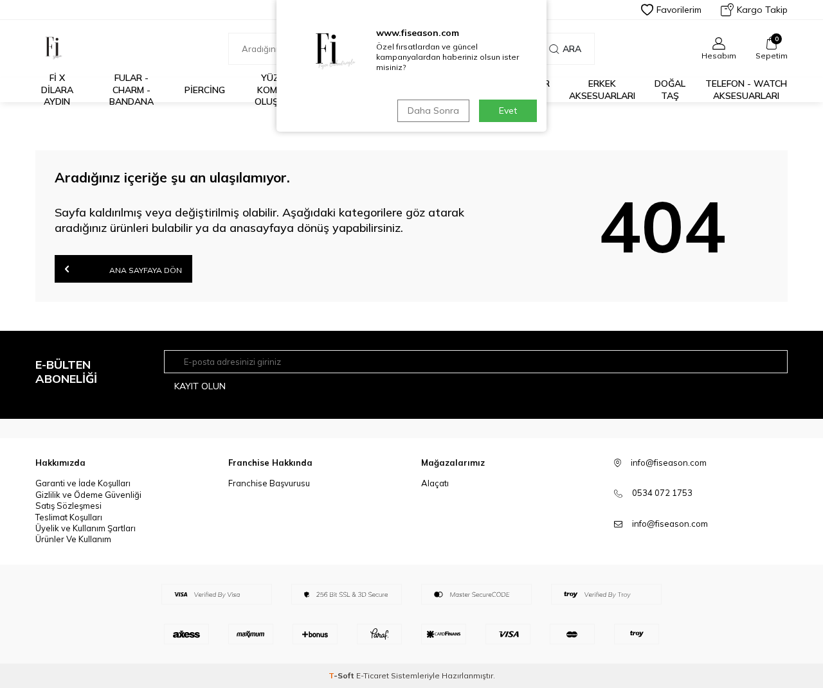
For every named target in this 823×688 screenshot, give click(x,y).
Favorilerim (678, 9)
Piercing (205, 90)
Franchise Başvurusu (269, 483)
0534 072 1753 (662, 493)
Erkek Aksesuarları (602, 89)
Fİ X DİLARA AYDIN (57, 90)
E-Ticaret (372, 675)
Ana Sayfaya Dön (144, 270)
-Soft (342, 675)
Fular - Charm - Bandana (131, 90)
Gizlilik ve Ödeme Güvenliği (88, 495)
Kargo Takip (762, 9)
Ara (572, 49)
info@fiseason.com (670, 523)
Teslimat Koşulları (68, 517)
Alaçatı (435, 483)
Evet (508, 110)
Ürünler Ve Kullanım (73, 539)
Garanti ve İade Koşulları (83, 483)
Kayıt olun (200, 386)
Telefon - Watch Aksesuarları (746, 89)
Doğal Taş (670, 89)
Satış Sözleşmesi (68, 505)
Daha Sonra (433, 110)
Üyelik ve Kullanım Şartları (85, 528)
